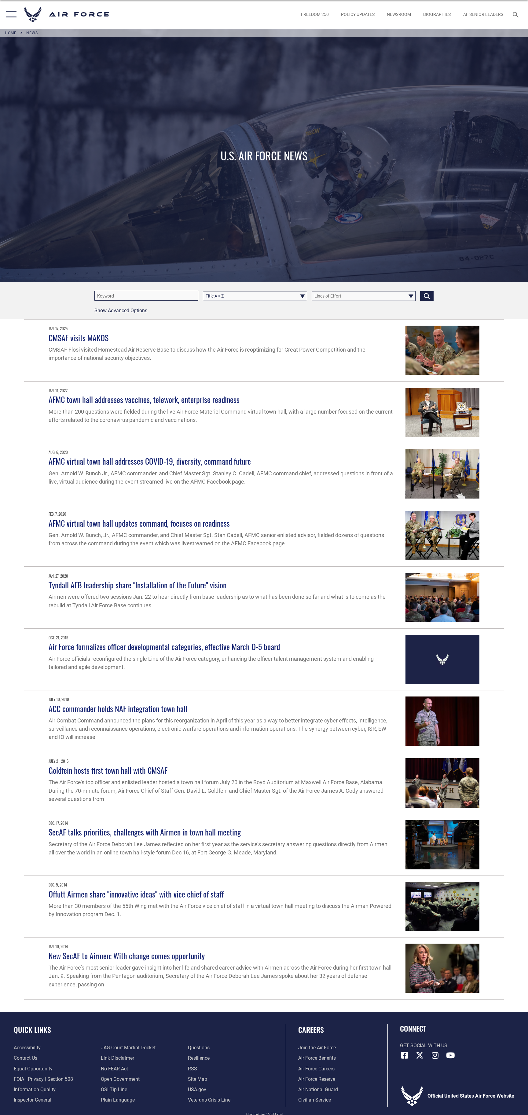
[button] (10, 14)
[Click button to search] (427, 296)
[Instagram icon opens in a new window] (435, 1055)
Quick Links (32, 1029)
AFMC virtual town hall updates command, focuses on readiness (139, 523)
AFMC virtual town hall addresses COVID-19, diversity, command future (150, 461)
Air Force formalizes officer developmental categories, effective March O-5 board (164, 647)
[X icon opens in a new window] (419, 1055)
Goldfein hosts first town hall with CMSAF (108, 770)
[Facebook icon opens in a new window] (404, 1055)
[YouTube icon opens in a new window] (450, 1055)
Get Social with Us (423, 1045)
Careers (311, 1029)
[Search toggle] (516, 14)
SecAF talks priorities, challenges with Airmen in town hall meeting (145, 832)
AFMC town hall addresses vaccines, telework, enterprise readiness (144, 399)
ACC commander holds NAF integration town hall (118, 709)
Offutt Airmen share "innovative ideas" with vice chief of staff (136, 894)
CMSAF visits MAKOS (78, 338)
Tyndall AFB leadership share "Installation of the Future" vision (137, 585)
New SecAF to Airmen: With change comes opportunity (127, 956)
